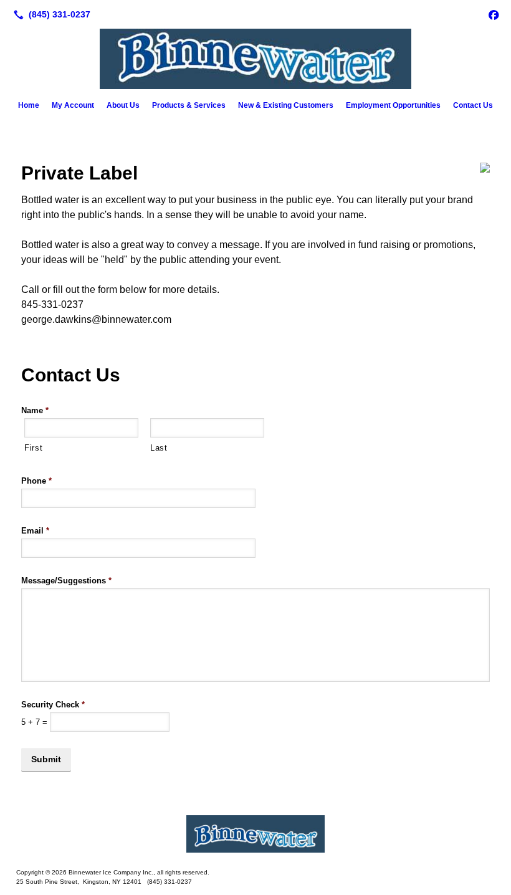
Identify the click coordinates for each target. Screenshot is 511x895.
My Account (73, 105)
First (33, 447)
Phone (36, 481)
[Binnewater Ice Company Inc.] (255, 833)
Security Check (53, 705)
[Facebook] (493, 14)
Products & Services (189, 105)
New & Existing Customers (285, 105)
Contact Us (473, 105)
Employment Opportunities (393, 105)
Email (35, 531)
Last (159, 447)
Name (35, 410)
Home (28, 105)
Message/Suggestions (66, 581)
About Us (123, 105)
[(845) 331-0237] (49, 14)
